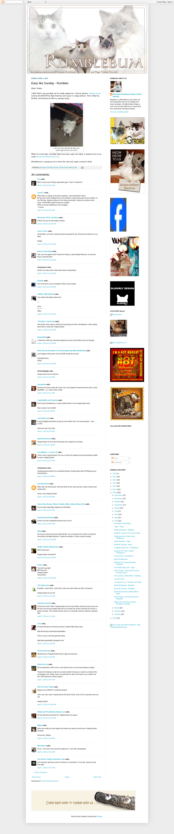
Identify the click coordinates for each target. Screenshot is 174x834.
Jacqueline (41, 384)
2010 (115, 493)
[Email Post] (81, 167)
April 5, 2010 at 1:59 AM (46, 644)
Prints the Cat (42, 664)
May (116, 518)
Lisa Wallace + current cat (47, 452)
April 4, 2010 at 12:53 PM (46, 343)
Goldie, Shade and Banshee (48, 547)
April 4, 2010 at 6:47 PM (46, 510)
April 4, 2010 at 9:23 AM (46, 210)
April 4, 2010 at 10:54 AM (46, 260)
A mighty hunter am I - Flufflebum (126, 548)
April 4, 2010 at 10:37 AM (46, 244)
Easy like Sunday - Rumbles (124, 589)
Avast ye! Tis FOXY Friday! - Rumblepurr (124, 552)
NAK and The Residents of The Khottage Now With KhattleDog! (61, 351)
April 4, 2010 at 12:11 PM (46, 314)
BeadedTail (41, 337)
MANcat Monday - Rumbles (124, 530)
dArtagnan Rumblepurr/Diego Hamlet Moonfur (127, 95)
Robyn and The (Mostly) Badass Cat (51, 712)
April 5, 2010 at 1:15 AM (46, 596)
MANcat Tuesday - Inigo (123, 545)
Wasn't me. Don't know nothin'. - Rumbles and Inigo (125, 603)
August (117, 508)
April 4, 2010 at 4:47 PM (46, 461)
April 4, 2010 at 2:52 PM (46, 377)
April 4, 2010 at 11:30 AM (46, 287)
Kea (39, 179)
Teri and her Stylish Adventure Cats (51, 759)
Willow (39, 725)
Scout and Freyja (43, 651)
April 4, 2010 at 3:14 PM (46, 393)
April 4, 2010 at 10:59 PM (46, 540)
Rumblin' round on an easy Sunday (127, 533)
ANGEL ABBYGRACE (45, 294)
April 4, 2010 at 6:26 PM (46, 497)
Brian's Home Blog (44, 251)
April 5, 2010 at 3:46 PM (46, 738)
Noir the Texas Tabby (45, 687)
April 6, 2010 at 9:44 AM (46, 752)
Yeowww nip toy (94, 93)
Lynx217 (40, 193)
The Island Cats (43, 585)
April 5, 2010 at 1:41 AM (46, 616)
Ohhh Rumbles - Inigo (122, 541)
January (117, 614)
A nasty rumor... (119, 579)
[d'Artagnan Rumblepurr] (118, 231)
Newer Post (36, 777)
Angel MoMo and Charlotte (47, 400)
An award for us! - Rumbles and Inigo (128, 582)
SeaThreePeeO (43, 484)
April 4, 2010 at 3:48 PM (46, 411)
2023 (115, 474)
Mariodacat (41, 746)
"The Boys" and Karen (46, 321)
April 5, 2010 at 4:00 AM (46, 680)
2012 (115, 486)
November (118, 499)
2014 (115, 480)
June (116, 514)
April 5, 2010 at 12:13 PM (46, 718)
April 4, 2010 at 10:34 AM (46, 224)
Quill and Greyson (44, 439)
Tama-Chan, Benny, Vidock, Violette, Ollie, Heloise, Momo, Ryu (61, 504)
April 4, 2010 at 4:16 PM (46, 445)
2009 (115, 618)
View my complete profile (119, 112)
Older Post (97, 777)
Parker (40, 565)
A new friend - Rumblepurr (123, 556)
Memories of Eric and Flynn (47, 218)
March (116, 608)
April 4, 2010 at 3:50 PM (46, 431)
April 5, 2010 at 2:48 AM (46, 657)
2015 (115, 477)
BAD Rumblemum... (121, 559)
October (117, 502)
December (118, 495)
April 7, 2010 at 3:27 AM (46, 768)
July (116, 511)
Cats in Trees (42, 231)
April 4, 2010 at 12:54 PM (46, 364)
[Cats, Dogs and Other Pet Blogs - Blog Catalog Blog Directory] (126, 627)
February (118, 611)
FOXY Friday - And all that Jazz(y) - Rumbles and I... (127, 572)
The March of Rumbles (122, 523)
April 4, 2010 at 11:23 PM (46, 558)
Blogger (99, 816)
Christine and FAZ (44, 603)
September (118, 505)
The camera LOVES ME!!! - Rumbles (127, 576)
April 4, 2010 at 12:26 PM (46, 330)
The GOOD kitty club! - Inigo (124, 567)
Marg (39, 531)
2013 (115, 483)
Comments (117, 462)
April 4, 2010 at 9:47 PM (46, 524)
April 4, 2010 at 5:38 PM (46, 476)
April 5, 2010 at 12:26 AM (46, 578)
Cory (39, 624)
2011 (115, 489)
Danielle (40, 281)
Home (67, 777)
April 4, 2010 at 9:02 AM (46, 185)
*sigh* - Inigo (119, 527)
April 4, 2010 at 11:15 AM (46, 273)
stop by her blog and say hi (46, 157)
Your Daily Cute (43, 418)
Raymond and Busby (45, 518)
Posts (115, 458)
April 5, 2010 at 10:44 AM (46, 705)
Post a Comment (41, 772)
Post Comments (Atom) (49, 781)
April (116, 521)
